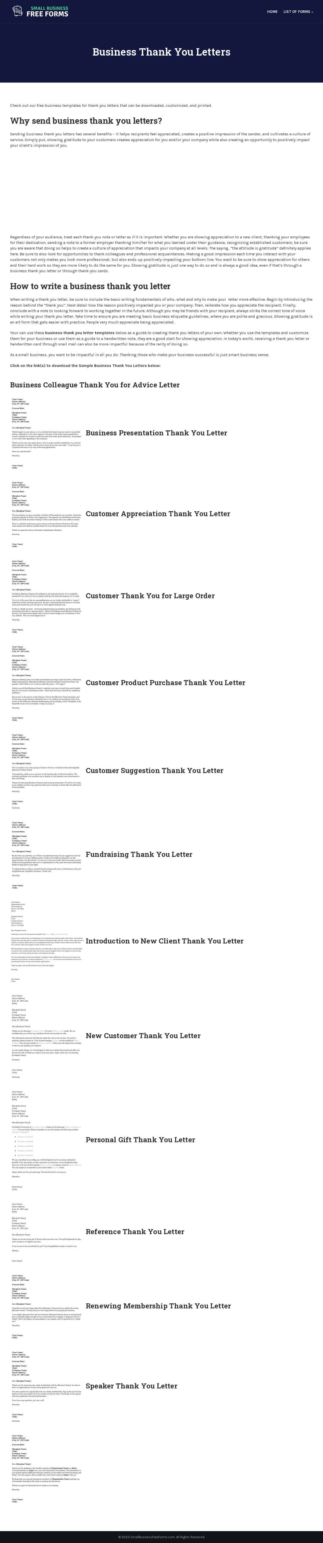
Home (272, 11)
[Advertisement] (161, 191)
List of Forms (298, 11)
